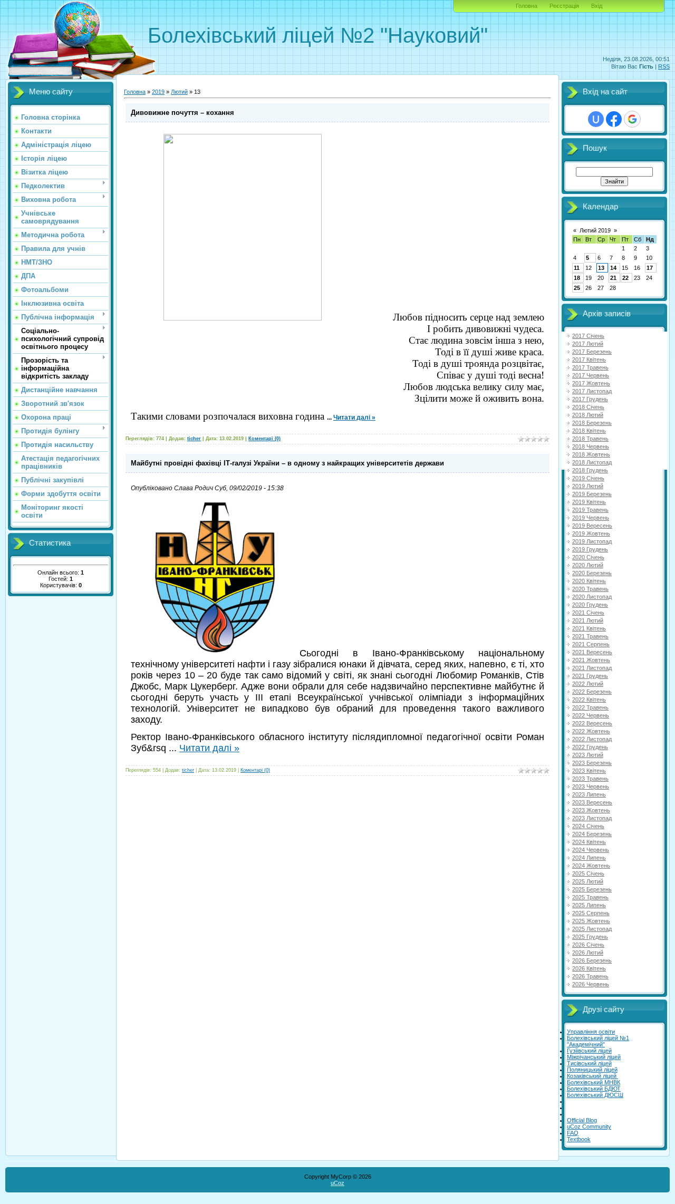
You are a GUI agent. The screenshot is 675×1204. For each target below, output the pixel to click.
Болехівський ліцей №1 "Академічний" (598, 1041)
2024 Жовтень (591, 865)
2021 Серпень (591, 644)
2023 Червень (590, 786)
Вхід (596, 6)
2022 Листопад (592, 739)
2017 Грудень (590, 399)
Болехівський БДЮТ (594, 1088)
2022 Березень (592, 691)
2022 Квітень (589, 699)
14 (613, 268)
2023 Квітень (589, 771)
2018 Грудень (590, 470)
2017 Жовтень (591, 383)
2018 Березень (592, 423)
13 (601, 268)
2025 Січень (588, 873)
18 (577, 278)
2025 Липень (589, 905)
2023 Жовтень (591, 810)
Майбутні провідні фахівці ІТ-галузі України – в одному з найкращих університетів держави (287, 463)
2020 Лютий (587, 565)
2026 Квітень (589, 968)
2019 (158, 92)
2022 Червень (590, 715)
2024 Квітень (589, 842)
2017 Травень (590, 367)
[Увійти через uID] (596, 119)
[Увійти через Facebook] (614, 119)
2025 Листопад (592, 929)
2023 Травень (590, 778)
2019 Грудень (590, 549)
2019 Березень (592, 494)
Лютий (179, 92)
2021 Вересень (592, 652)
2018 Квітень (589, 431)
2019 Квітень (589, 502)
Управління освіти (591, 1031)
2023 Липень (589, 794)
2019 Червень (590, 517)
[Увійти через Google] (632, 119)
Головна (526, 6)
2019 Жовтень (591, 533)
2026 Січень (588, 944)
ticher (194, 438)
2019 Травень (590, 510)
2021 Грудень (590, 676)
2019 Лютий (587, 486)
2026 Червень (590, 984)
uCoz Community (589, 1126)
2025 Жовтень (591, 921)
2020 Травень (590, 589)
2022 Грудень (590, 747)
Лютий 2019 (595, 230)
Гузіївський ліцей (589, 1050)
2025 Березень (592, 889)
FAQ (572, 1133)
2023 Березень (592, 763)
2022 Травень (590, 707)
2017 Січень (588, 336)
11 (577, 268)
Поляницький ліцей (592, 1069)
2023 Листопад (592, 818)
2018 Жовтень (591, 454)
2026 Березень (592, 960)
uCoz (337, 1183)
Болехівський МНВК (593, 1082)
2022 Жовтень (591, 731)
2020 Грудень (590, 604)
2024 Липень (589, 858)
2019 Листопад (592, 541)
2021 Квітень (589, 628)
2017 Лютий (587, 344)
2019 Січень (588, 478)
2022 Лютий (587, 684)
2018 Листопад (592, 462)
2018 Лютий (587, 415)
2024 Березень (592, 834)
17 (650, 268)
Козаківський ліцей (592, 1076)
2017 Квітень (589, 359)
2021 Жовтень (591, 660)
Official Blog (582, 1120)
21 (613, 278)
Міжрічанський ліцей (594, 1057)
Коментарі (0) (264, 438)
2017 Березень (592, 351)
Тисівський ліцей (589, 1063)
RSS (664, 66)
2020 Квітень (589, 581)
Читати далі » (354, 417)
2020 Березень (592, 573)
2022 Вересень (592, 723)
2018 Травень (590, 438)
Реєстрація (564, 6)
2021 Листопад (592, 668)
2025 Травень (590, 897)
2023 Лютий (587, 755)
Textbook (579, 1139)
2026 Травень (590, 976)
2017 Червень (590, 375)
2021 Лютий (587, 620)
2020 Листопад (592, 597)
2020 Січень (588, 557)
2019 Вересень (592, 525)
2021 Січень (588, 612)
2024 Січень (588, 826)
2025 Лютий (587, 881)
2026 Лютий (587, 952)
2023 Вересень (592, 802)
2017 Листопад (592, 391)
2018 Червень (590, 446)
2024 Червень (590, 850)
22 (625, 278)
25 (577, 288)
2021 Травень (590, 636)
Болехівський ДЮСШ (595, 1095)
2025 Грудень (590, 937)
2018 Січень (588, 407)
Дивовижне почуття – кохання (182, 112)
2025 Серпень (591, 913)
